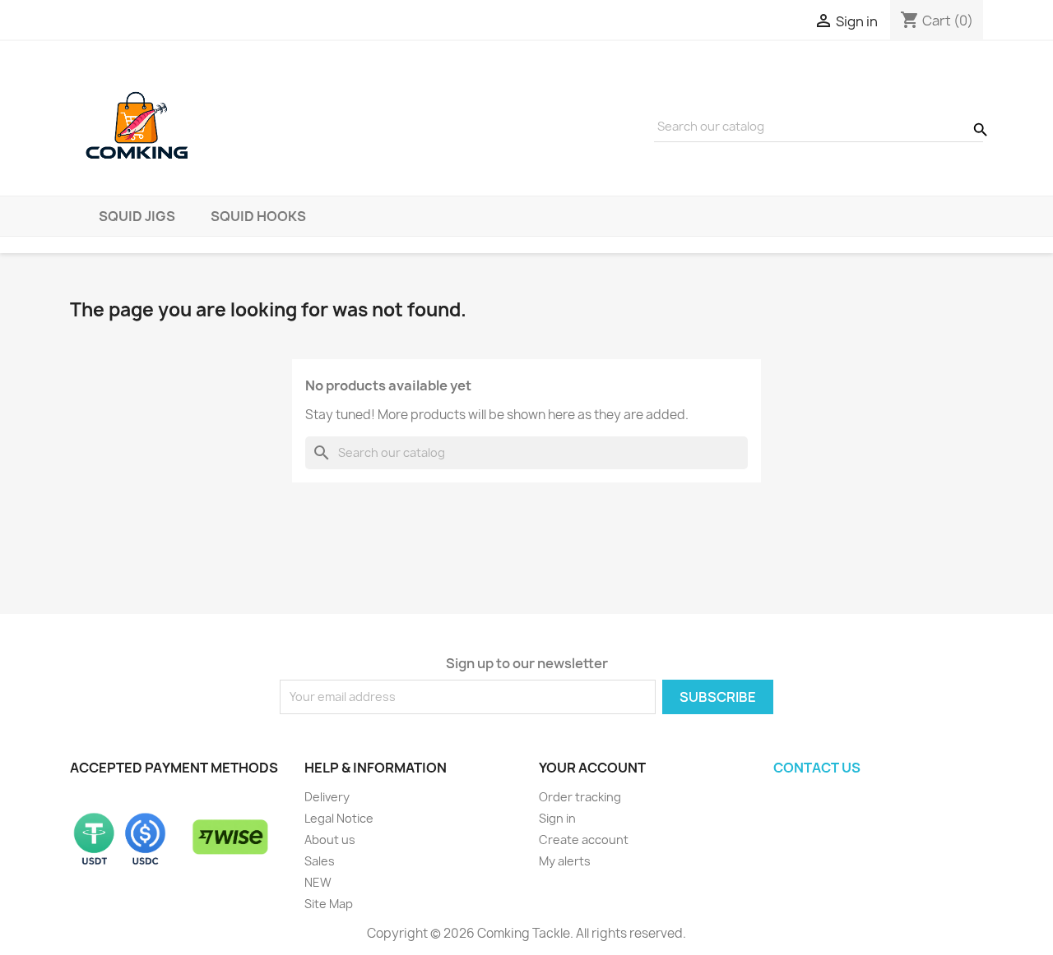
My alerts (565, 861)
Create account (584, 839)
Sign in (557, 818)
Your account (592, 768)
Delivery (327, 797)
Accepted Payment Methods (174, 768)
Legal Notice (338, 818)
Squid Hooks (258, 216)
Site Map (328, 903)
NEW (318, 882)
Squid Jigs (137, 216)
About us (329, 839)
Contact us (816, 768)
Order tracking (580, 797)
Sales (319, 861)
